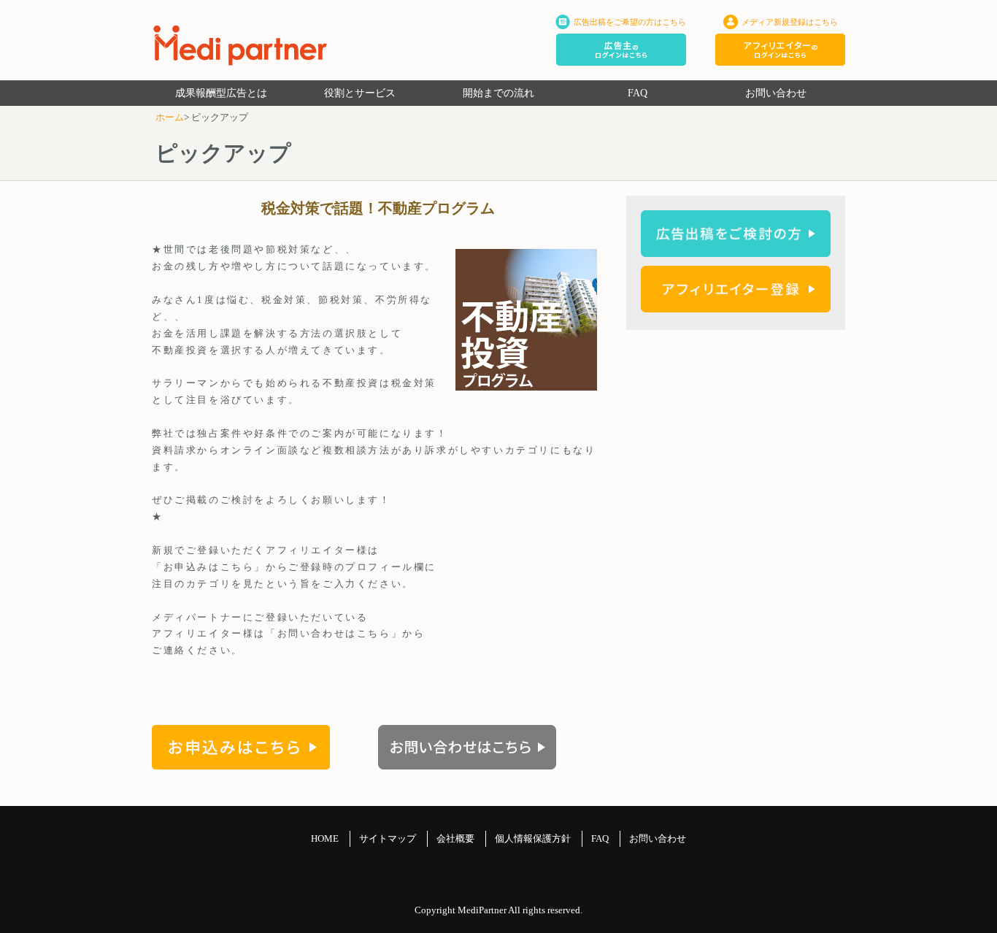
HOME (325, 838)
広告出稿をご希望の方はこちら (630, 22)
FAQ (637, 93)
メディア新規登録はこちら (790, 22)
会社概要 (455, 838)
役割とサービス (360, 93)
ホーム (169, 117)
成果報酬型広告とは (221, 93)
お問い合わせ (776, 93)
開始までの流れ (498, 93)
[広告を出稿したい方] (736, 248)
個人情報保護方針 (533, 838)
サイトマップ (387, 838)
